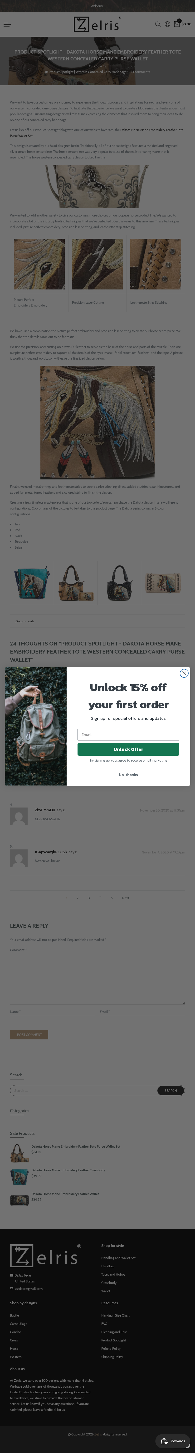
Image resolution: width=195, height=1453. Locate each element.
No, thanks (128, 774)
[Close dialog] (184, 673)
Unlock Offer (128, 749)
